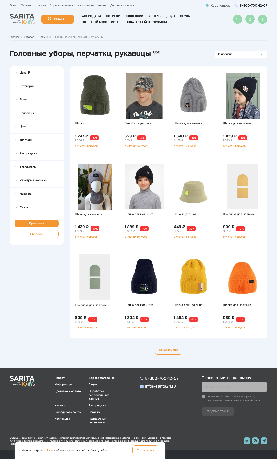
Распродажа (90, 16)
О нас (13, 5)
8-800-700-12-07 (253, 5)
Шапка (79, 123)
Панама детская (185, 214)
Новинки (113, 16)
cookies (47, 450)
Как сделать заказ (68, 412)
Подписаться (218, 411)
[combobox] (218, 54)
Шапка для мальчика (188, 123)
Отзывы (26, 5)
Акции (102, 5)
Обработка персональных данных (99, 395)
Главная (15, 37)
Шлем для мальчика (89, 214)
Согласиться (145, 450)
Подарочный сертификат (146, 22)
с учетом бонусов (86, 146)
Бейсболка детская (138, 123)
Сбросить (36, 234)
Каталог (60, 19)
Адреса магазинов (62, 5)
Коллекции (134, 16)
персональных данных (220, 400)
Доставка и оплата (122, 5)
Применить (36, 223)
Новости (40, 5)
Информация (86, 5)
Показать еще (168, 350)
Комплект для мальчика (239, 214)
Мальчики (44, 37)
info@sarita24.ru (160, 386)
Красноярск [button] (220, 5)
